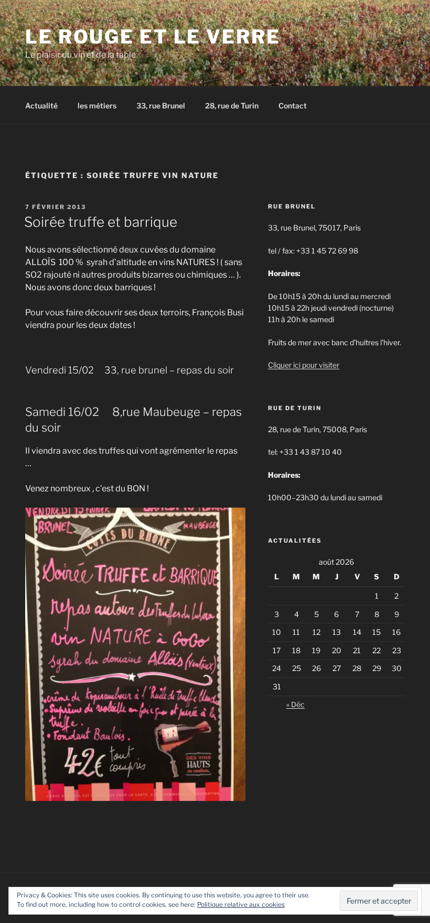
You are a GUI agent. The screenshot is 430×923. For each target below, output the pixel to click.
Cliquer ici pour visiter (303, 364)
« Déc (295, 704)
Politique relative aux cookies (241, 904)
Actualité (41, 105)
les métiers (97, 105)
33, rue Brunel (160, 105)
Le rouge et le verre (153, 36)
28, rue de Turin (232, 105)
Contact (292, 105)
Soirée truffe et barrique (100, 222)
